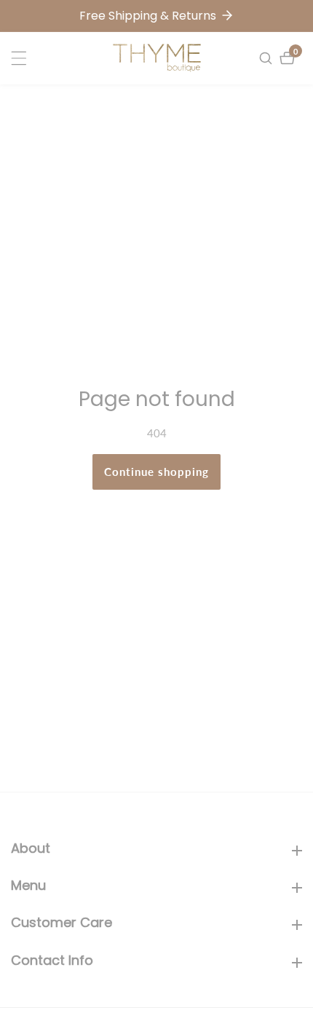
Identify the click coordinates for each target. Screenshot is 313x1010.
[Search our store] (267, 58)
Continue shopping (156, 471)
